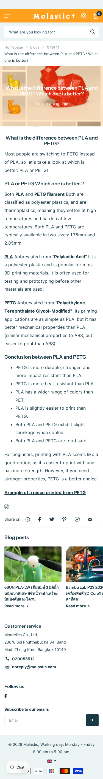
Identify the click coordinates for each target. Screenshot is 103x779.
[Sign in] (83, 15)
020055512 (23, 658)
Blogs (35, 47)
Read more (14, 606)
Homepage (13, 47)
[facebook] (5, 696)
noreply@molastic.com (34, 666)
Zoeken (93, 32)
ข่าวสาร (53, 47)
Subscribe (92, 720)
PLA (9, 184)
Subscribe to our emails (26, 709)
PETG (27, 184)
